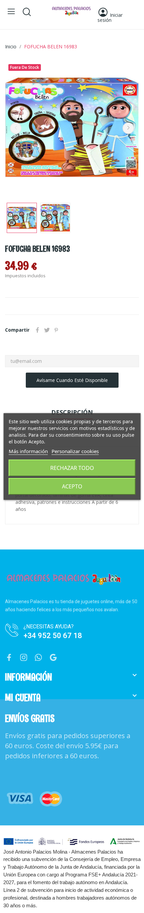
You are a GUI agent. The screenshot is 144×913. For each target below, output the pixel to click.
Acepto (72, 486)
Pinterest (56, 330)
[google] (53, 658)
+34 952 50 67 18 (52, 635)
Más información (28, 451)
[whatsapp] (38, 658)
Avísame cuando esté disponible (72, 380)
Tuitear (47, 330)
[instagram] (24, 658)
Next (128, 128)
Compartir (37, 330)
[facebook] (9, 658)
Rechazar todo (72, 468)
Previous (15, 128)
